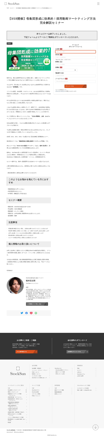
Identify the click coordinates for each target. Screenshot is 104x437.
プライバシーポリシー (60, 91)
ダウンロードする (70, 86)
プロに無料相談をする (22, 351)
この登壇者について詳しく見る (34, 304)
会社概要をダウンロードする (74, 351)
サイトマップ (10, 432)
